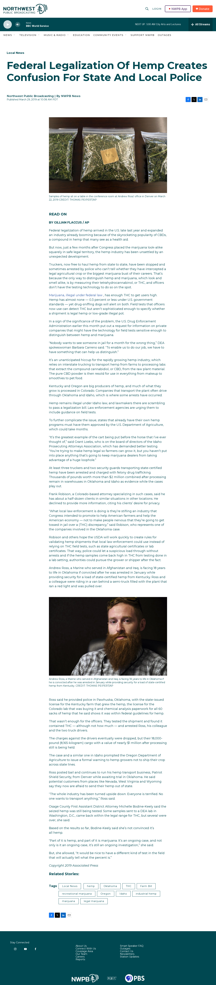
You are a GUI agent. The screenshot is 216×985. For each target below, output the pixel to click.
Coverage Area (84, 951)
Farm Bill (146, 886)
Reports (80, 959)
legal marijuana (94, 901)
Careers (80, 956)
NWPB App (179, 9)
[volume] (18, 24)
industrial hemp (146, 893)
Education (81, 35)
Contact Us (126, 951)
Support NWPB (142, 35)
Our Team (81, 954)
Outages (164, 35)
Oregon (106, 893)
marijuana (68, 901)
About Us (81, 946)
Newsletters (127, 954)
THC (128, 886)
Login (156, 8)
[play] (7, 24)
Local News (15, 52)
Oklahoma (110, 886)
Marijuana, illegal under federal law (75, 295)
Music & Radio (55, 35)
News (7, 35)
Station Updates (129, 956)
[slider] (23, 24)
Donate (204, 9)
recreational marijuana (77, 893)
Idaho (123, 893)
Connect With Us (86, 948)
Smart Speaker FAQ (131, 946)
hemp (91, 886)
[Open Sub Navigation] (14, 35)
